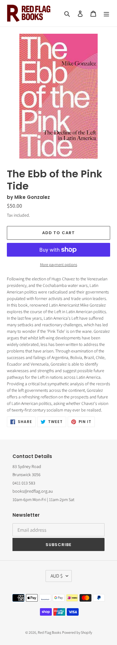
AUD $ (57, 576)
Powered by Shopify (77, 632)
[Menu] (106, 13)
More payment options (58, 264)
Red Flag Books (49, 632)
